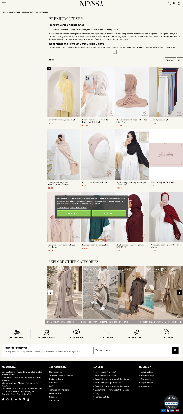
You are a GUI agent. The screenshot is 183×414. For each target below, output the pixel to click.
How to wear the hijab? (105, 372)
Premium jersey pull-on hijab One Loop (61, 246)
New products (55, 372)
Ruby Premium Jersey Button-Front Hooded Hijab (96, 121)
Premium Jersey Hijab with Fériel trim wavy (166, 246)
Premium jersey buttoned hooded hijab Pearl (131, 121)
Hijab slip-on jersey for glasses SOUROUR (130, 246)
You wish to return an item (61, 375)
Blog (97, 393)
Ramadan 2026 (102, 397)
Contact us (54, 400)
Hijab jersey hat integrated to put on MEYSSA (131, 183)
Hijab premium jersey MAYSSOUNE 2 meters (58, 183)
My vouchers (147, 382)
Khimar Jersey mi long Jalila (95, 244)
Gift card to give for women (163, 182)
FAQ (51, 386)
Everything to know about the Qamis (112, 390)
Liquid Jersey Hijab (159, 119)
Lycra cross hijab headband (95, 182)
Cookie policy (63, 207)
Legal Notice (55, 393)
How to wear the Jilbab (106, 375)
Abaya (23, 388)
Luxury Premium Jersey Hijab (61, 119)
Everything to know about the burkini (112, 386)
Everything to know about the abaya (112, 379)
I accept (109, 213)
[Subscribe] (175, 350)
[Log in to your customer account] (174, 3)
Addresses (146, 379)
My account (146, 386)
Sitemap (53, 397)
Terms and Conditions (59, 390)
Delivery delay (56, 379)
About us (53, 382)
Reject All (74, 213)
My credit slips (147, 375)
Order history (147, 372)
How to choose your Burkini (108, 382)
